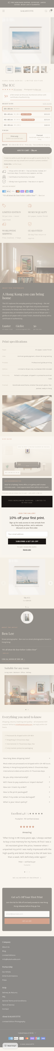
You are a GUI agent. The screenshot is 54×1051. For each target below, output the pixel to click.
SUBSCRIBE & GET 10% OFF (27, 541)
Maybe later (27, 550)
